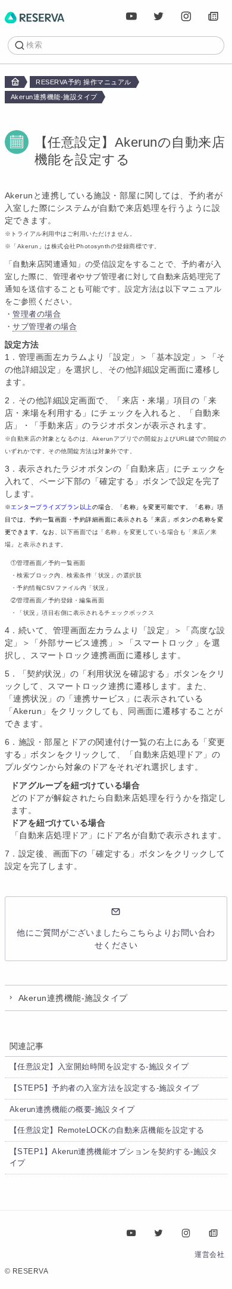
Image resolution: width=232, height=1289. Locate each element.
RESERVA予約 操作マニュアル (83, 82)
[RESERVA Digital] (213, 16)
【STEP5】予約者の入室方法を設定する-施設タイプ (104, 1088)
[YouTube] (131, 16)
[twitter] (159, 16)
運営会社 (209, 1254)
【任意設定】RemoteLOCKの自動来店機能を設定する (107, 1130)
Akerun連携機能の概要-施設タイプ (72, 1109)
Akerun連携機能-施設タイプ (54, 96)
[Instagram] (186, 16)
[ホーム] (34, 16)
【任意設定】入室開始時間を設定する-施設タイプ (99, 1067)
